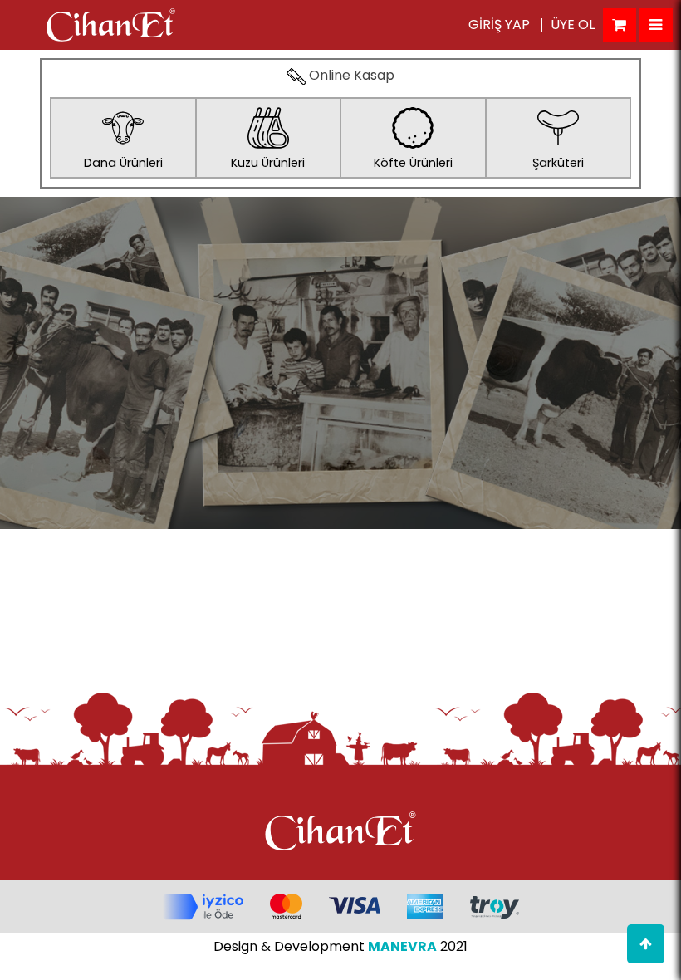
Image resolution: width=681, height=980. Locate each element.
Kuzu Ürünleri (268, 162)
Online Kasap (350, 76)
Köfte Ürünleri (413, 162)
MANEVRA (402, 946)
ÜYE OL (573, 25)
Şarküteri (558, 162)
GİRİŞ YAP (499, 25)
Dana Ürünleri (123, 162)
